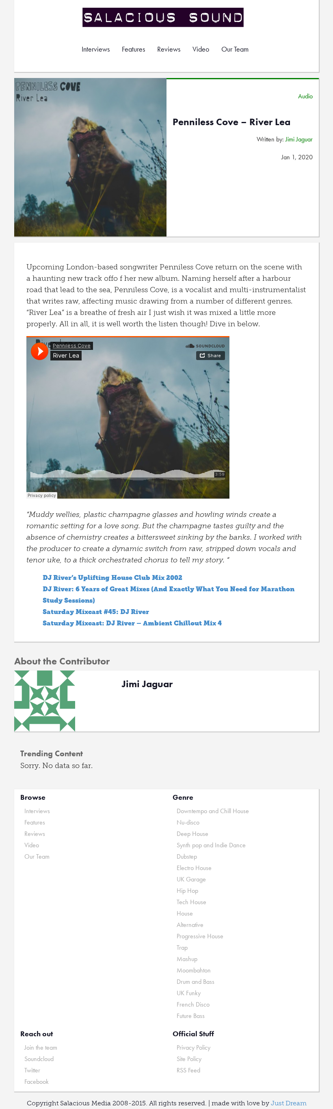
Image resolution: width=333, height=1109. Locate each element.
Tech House (191, 902)
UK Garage (191, 879)
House (185, 913)
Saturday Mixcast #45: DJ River (96, 612)
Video (200, 49)
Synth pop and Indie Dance (211, 845)
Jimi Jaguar (299, 139)
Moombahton (194, 970)
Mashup (187, 959)
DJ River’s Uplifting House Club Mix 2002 (112, 578)
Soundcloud (39, 1059)
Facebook (36, 1081)
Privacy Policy (193, 1047)
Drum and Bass (195, 981)
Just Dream (289, 1103)
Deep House (192, 833)
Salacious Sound (163, 17)
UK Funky (189, 993)
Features (133, 49)
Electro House (194, 868)
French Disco (193, 1004)
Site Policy (189, 1059)
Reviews (168, 49)
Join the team (40, 1047)
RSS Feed (188, 1070)
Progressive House (200, 936)
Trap (182, 947)
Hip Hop (187, 890)
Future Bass (191, 1015)
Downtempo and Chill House (213, 811)
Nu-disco (188, 822)
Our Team (235, 49)
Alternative (190, 924)
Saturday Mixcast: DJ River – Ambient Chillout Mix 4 (132, 623)
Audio (305, 96)
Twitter (32, 1070)
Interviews (96, 49)
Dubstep (187, 856)
